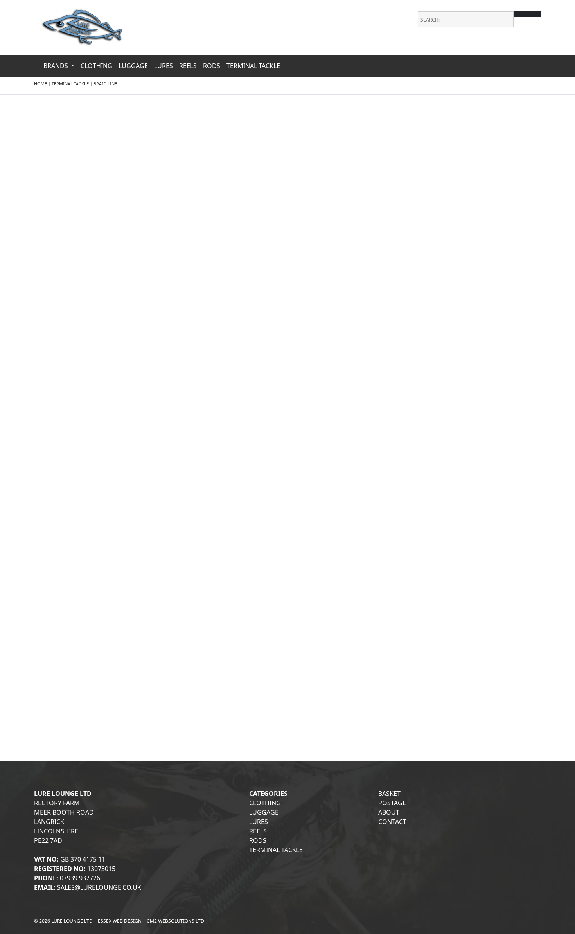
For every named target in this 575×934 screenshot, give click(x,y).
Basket (389, 793)
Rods (211, 65)
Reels (188, 65)
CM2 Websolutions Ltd (175, 921)
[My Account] (536, 47)
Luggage (133, 65)
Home (40, 83)
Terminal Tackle (253, 65)
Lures (163, 65)
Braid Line (105, 83)
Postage (392, 803)
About (388, 812)
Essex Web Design (120, 921)
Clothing (96, 65)
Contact (392, 821)
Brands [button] (56, 65)
